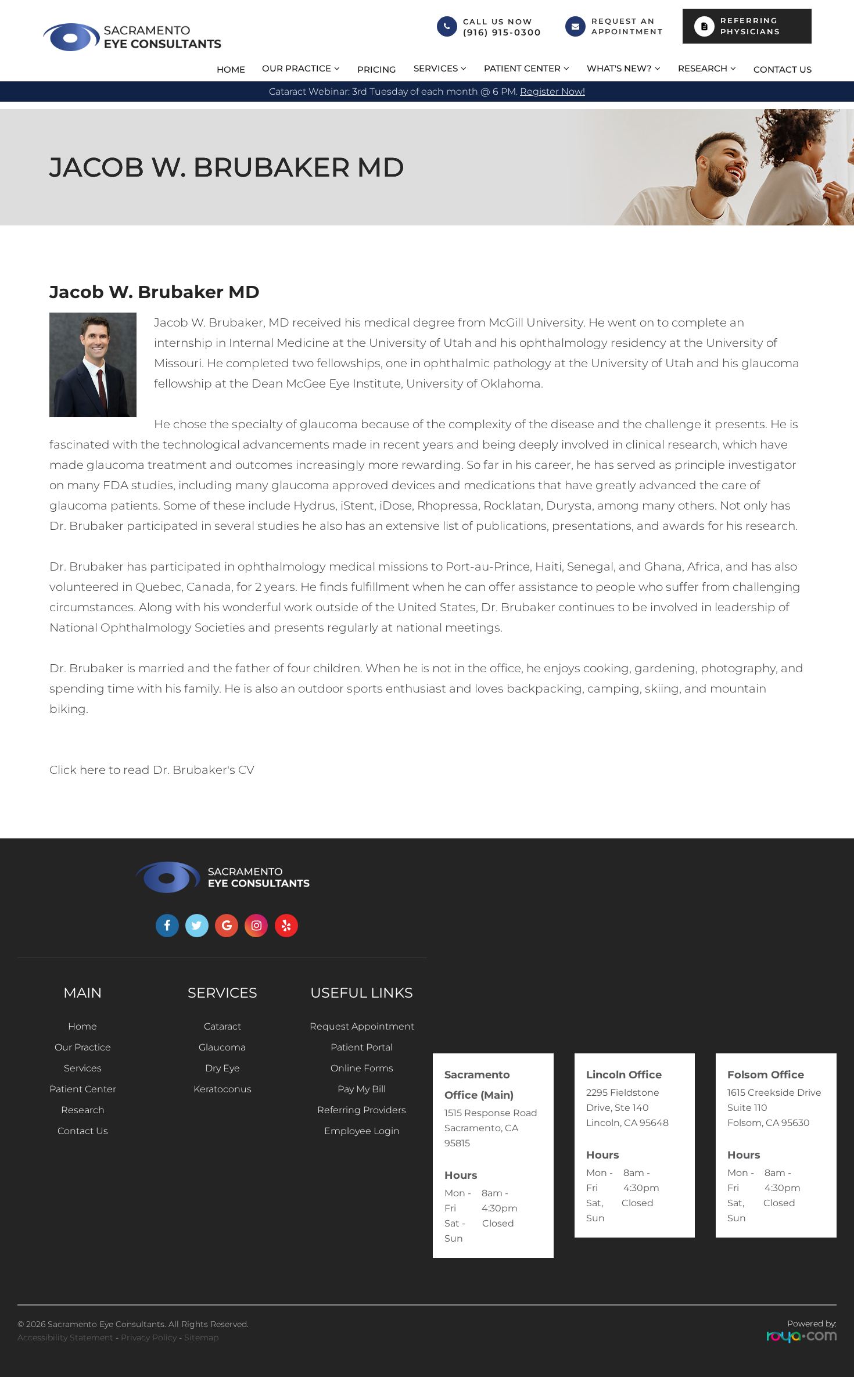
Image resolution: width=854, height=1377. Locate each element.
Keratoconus (222, 1089)
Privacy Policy (149, 1337)
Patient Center (82, 1089)
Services (83, 1068)
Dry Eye (222, 1068)
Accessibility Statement (65, 1337)
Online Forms (362, 1068)
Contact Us (782, 69)
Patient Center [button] (522, 68)
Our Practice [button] (296, 68)
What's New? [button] (619, 68)
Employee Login (362, 1130)
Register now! (552, 91)
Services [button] (436, 68)
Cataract (222, 1026)
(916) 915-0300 (502, 32)
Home (231, 69)
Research (83, 1110)
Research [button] (702, 68)
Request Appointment (362, 1026)
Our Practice (83, 1047)
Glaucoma (222, 1047)
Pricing (376, 69)
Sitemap (201, 1337)
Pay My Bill (362, 1089)
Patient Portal (362, 1047)
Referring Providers (361, 1110)
